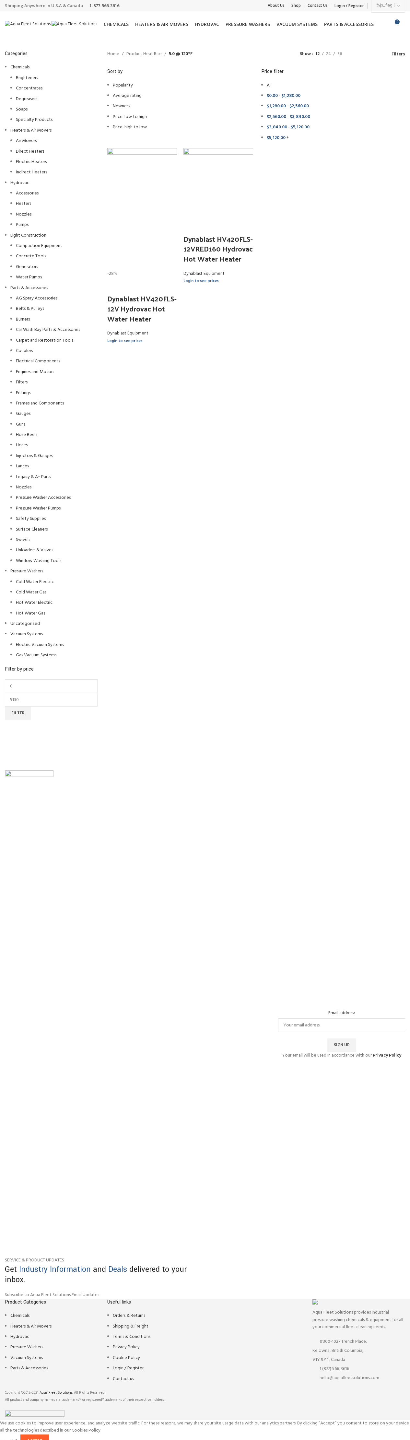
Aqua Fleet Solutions (56, 1393)
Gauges (23, 413)
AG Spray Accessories (36, 298)
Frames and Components (40, 403)
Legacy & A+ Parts (33, 477)
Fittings (23, 393)
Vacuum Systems (26, 634)
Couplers (24, 351)
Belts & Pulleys (30, 308)
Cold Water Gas (31, 592)
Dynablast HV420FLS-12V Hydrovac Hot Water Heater (142, 308)
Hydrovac (19, 183)
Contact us (123, 1379)
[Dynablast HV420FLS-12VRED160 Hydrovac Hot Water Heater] (218, 183)
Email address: (341, 1013)
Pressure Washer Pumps (38, 508)
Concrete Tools (31, 256)
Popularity (123, 85)
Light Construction (28, 235)
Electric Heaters (31, 162)
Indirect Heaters (31, 172)
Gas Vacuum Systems (36, 655)
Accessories (27, 193)
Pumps (22, 224)
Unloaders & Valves (34, 550)
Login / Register (128, 1368)
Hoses (22, 445)
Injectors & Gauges (34, 456)
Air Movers (26, 141)
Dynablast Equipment (127, 333)
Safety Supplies (31, 518)
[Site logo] (28, 24)
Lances (22, 466)
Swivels (23, 540)
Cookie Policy (126, 1358)
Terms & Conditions (131, 1336)
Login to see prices (125, 341)
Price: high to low (130, 127)
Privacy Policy (126, 1347)
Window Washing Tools (38, 561)
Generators (27, 267)
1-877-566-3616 (104, 5)
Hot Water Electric (34, 602)
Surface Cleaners (32, 529)
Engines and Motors (35, 372)
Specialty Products (34, 119)
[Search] (405, 24)
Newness (121, 106)
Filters (22, 382)
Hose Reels (26, 435)
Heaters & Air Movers (31, 130)
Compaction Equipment (39, 246)
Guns (20, 424)
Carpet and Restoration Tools (44, 340)
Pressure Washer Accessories (43, 497)
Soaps (22, 109)
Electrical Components (38, 361)
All (269, 85)
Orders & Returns (129, 1315)
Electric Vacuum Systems (40, 645)
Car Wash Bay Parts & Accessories (48, 330)
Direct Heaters (30, 151)
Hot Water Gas (30, 613)
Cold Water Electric (35, 582)
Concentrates (29, 88)
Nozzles (23, 214)
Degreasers (26, 99)
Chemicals (19, 67)
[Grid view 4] (377, 54)
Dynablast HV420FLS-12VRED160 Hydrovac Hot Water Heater (218, 248)
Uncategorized (25, 623)
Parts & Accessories (29, 288)
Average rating (127, 96)
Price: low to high (130, 117)
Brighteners (27, 78)
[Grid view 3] (367, 54)
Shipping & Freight (130, 1326)
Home (113, 54)
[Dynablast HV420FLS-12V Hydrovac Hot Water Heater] (142, 209)
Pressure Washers (26, 571)
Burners (23, 319)
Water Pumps (29, 277)
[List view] (357, 54)
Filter (18, 713)
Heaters (23, 203)
